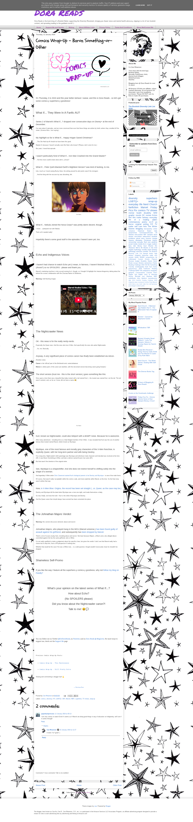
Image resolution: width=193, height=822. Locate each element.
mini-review (139, 234)
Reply (43, 721)
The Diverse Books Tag (146, 371)
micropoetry (148, 229)
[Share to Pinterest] (77, 696)
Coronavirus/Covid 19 (148, 233)
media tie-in (142, 244)
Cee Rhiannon (51, 730)
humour (148, 238)
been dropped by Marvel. (93, 532)
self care (138, 226)
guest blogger (132, 285)
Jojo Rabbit (138, 274)
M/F (64, 699)
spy (130, 280)
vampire (150, 234)
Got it (149, 5)
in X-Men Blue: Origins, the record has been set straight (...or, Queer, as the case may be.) (81, 488)
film (130, 217)
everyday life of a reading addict (143, 218)
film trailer (137, 217)
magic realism (152, 244)
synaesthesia (150, 257)
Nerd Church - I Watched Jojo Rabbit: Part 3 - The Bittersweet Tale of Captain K (147, 308)
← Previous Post (79, 687)
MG (141, 270)
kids (155, 231)
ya (156, 222)
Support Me (59, 641)
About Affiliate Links (87, 27)
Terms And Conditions (123, 27)
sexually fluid (142, 242)
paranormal (133, 233)
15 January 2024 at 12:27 (68, 730)
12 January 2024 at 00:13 (63, 714)
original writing (142, 224)
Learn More (140, 5)
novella (144, 250)
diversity (49, 699)
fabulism (144, 278)
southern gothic (140, 285)
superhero (78, 699)
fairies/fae (145, 255)
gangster (131, 272)
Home (39, 27)
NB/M (155, 280)
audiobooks (132, 278)
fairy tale (132, 246)
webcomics (147, 236)
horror (131, 224)
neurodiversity (152, 278)
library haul (142, 246)
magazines (131, 282)
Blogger (108, 806)
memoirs (139, 251)
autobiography (139, 267)
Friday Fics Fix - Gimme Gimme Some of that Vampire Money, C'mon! (146, 399)
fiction (154, 215)
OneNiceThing (148, 282)
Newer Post (40, 785)
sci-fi (151, 222)
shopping (138, 255)
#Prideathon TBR (144, 327)
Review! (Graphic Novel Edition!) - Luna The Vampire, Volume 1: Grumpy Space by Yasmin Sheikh (147, 342)
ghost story (140, 238)
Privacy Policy (104, 27)
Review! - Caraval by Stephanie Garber (145, 318)
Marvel (68, 699)
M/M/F (137, 270)
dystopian (138, 240)
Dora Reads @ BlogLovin (95, 639)
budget (137, 261)
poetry (144, 222)
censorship (132, 242)
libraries (141, 263)
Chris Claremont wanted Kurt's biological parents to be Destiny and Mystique (79, 475)
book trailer (143, 284)
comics (43, 699)
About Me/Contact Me (145, 27)
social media (133, 244)
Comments (135, 186)
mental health (135, 213)
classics (131, 240)
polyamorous (133, 268)
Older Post (117, 785)
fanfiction (133, 207)
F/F (54, 699)
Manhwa (149, 276)
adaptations (146, 270)
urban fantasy (152, 250)
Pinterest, (76, 639)
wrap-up (92, 699)
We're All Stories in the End (146, 248)
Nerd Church (150, 204)
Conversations (140, 272)
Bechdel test (140, 276)
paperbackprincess (47, 714)
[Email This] (69, 696)
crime (155, 229)
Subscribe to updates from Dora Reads (143, 145)
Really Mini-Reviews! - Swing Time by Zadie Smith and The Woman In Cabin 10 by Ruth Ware (147, 352)
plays (136, 282)
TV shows (86, 699)
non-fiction (138, 236)
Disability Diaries (146, 261)
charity (155, 267)
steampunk (141, 282)
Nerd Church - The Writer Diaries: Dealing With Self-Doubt (147, 362)
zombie (145, 251)
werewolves (148, 263)
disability (147, 213)
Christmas (147, 240)
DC (143, 215)
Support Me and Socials (55, 27)
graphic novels (135, 215)
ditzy (138, 278)
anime (130, 284)
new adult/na (152, 242)
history (154, 240)
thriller (137, 257)
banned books (148, 253)
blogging (139, 229)
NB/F (72, 699)
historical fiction (144, 231)
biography (154, 270)
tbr (156, 257)
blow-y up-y (135, 284)
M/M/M (142, 257)
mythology (137, 250)
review (148, 215)
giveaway (154, 284)
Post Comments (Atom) (83, 792)
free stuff (148, 284)
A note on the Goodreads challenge (141, 393)
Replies (45, 726)
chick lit (147, 274)
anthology (132, 251)
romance (132, 231)
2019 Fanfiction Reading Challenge (142, 280)
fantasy (145, 217)
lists (145, 226)
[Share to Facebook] (75, 696)
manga (154, 238)
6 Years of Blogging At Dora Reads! (145, 383)
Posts (133, 183)
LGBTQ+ (59, 699)
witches (131, 234)
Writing (71, 27)
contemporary (134, 222)
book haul (148, 267)
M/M (155, 213)
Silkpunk (155, 282)
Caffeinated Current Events (139, 259)
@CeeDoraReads (64, 639)
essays (135, 263)
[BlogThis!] (71, 696)
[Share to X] (73, 696)
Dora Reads (58, 12)
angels (131, 250)
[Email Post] (64, 696)
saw (95, 806)
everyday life (135, 204)
